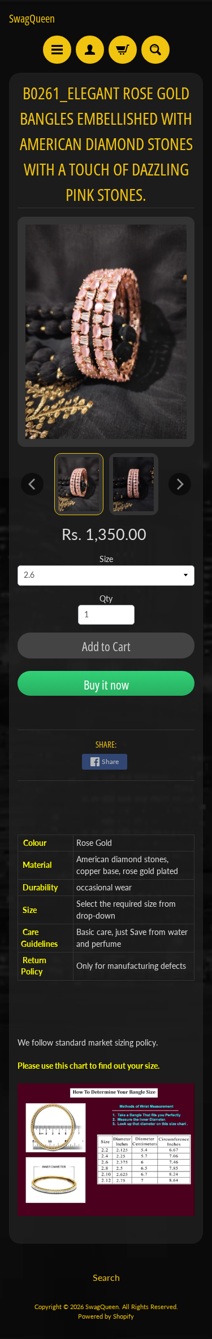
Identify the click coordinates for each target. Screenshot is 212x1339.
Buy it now (106, 684)
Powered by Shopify (106, 1316)
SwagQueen (32, 18)
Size (106, 559)
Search (106, 1277)
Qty (106, 598)
